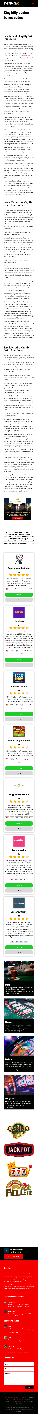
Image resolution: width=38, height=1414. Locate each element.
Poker (7, 984)
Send (29, 1387)
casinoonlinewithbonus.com (12, 1397)
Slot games (10, 1098)
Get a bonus (13, 1256)
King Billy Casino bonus (25, 55)
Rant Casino (11, 1302)
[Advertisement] (19, 1221)
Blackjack (9, 1022)
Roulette (8, 1059)
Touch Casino (12, 1311)
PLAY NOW (19, 595)
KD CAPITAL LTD (21, 1399)
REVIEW (19, 600)
